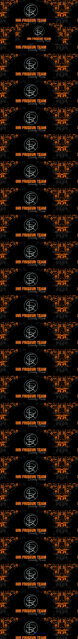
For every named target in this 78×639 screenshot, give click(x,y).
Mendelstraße (47, 19)
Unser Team (29, 19)
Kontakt (53, 19)
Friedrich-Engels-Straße (38, 19)
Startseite (19, 19)
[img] (39, 33)
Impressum (58, 19)
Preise (24, 19)
